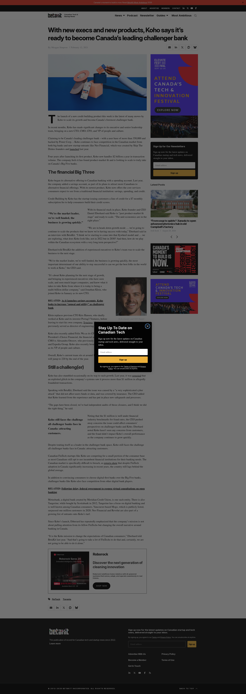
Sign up (123, 359)
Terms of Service (130, 367)
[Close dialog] (147, 326)
